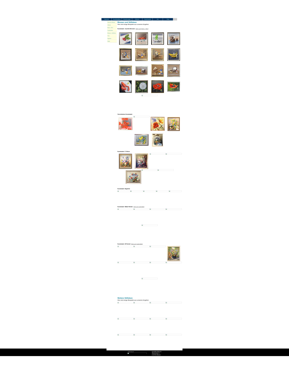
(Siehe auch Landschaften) (138, 206)
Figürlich (109, 38)
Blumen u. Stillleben (111, 33)
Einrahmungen (127, 19)
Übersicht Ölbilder (111, 22)
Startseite (106, 19)
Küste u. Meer (110, 27)
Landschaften (110, 30)
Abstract (109, 25)
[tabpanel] (149, 23)
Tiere (108, 35)
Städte (108, 41)
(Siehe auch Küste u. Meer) (142, 28)
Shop (168, 19)
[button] (126, 39)
